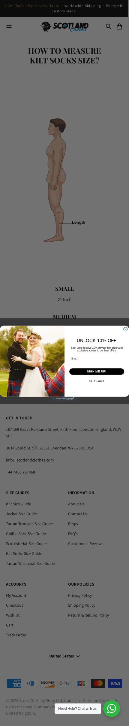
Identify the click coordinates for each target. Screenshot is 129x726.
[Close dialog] (126, 329)
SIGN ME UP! (96, 371)
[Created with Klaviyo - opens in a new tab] (64, 398)
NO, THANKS (96, 381)
